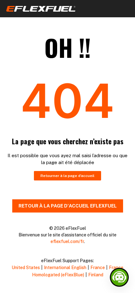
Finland (95, 274)
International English (65, 267)
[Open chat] (119, 277)
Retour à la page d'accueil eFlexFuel (68, 205)
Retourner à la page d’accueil (67, 176)
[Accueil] (40, 10)
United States (26, 267)
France (97, 267)
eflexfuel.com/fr (67, 241)
